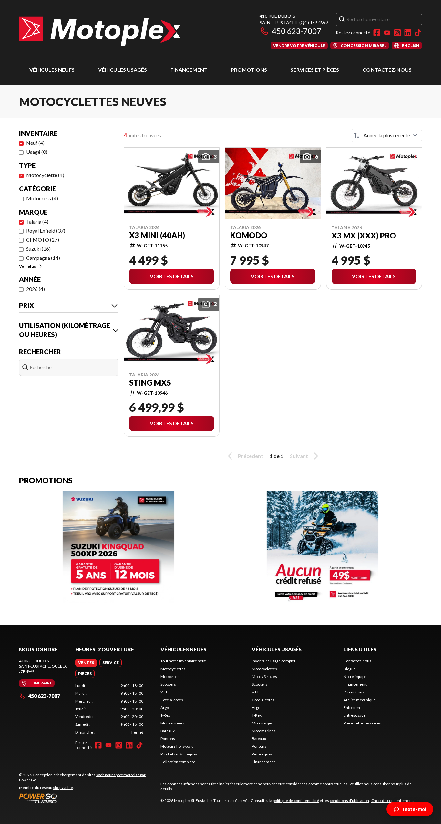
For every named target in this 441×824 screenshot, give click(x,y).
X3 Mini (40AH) (157, 235)
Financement (189, 70)
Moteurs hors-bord (177, 746)
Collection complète (177, 761)
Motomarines (172, 723)
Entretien (352, 707)
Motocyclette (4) (45, 175)
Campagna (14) (43, 258)
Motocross (169, 676)
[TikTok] (418, 33)
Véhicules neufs (52, 70)
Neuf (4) (35, 143)
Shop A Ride (63, 787)
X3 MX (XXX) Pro (364, 235)
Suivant (299, 456)
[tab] (86, 663)
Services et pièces (315, 70)
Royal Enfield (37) (45, 230)
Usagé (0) (36, 152)
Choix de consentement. (392, 800)
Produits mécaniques (179, 754)
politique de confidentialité (296, 800)
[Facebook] (377, 33)
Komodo (248, 235)
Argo (164, 707)
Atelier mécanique (360, 699)
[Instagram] (397, 33)
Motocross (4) (42, 198)
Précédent (250, 456)
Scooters (168, 684)
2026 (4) (35, 289)
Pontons (167, 738)
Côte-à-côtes (171, 699)
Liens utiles (360, 649)
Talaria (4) (37, 221)
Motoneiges (262, 723)
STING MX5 (150, 382)
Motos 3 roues (264, 676)
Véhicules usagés (122, 70)
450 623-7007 (296, 31)
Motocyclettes (173, 668)
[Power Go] (84, 798)
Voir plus (27, 266)
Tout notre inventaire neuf (183, 661)
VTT (164, 692)
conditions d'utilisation (349, 800)
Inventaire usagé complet (273, 661)
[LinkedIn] (408, 33)
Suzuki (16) (38, 249)
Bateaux (167, 730)
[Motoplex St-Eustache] (99, 31)
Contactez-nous (387, 70)
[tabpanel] (109, 709)
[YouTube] (387, 33)
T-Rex (165, 715)
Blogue (350, 668)
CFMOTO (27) (42, 240)
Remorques (262, 754)
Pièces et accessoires (362, 723)
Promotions (249, 70)
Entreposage (354, 715)
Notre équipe (355, 676)
